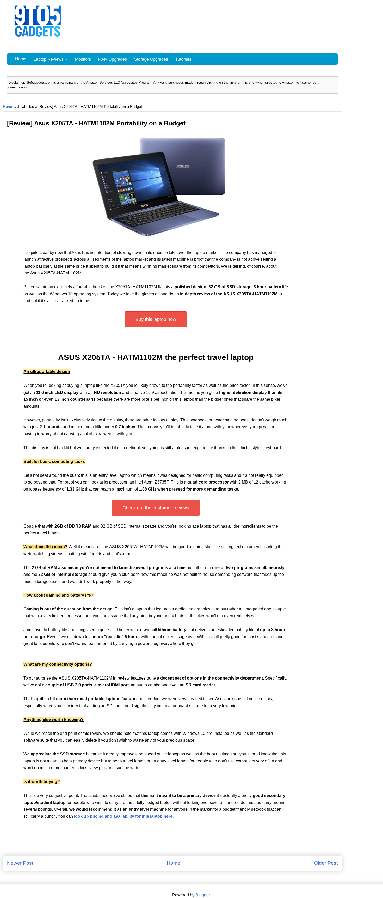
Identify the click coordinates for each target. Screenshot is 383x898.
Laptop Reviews (49, 59)
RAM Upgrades (112, 59)
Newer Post (20, 863)
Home (20, 59)
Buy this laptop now (155, 319)
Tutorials (183, 59)
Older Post (326, 863)
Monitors (83, 59)
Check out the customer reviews (155, 507)
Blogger (202, 895)
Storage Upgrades (151, 59)
